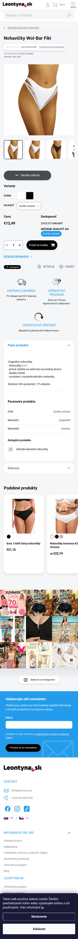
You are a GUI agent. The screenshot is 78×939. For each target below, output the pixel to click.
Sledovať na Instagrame (42, 679)
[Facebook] (7, 808)
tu (42, 907)
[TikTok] (26, 808)
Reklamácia (10, 846)
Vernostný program (15, 864)
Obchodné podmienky (16, 858)
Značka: (12, 57)
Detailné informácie (16, 256)
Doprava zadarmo (14, 892)
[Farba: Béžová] (61, 537)
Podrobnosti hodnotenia (51, 47)
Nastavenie (39, 916)
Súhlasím (39, 929)
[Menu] (73, 5)
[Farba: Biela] (52, 537)
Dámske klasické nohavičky (32, 449)
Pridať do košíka (38, 245)
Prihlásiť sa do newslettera (23, 747)
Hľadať (69, 15)
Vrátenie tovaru (13, 840)
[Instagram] (16, 808)
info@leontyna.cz (21, 790)
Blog (6, 870)
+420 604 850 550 (22, 797)
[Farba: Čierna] (9, 537)
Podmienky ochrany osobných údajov (26, 852)
